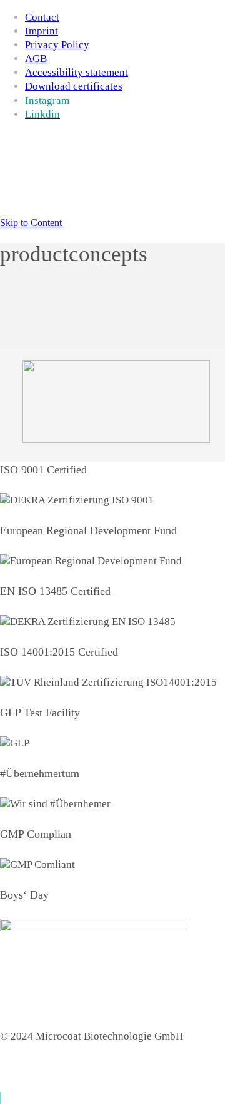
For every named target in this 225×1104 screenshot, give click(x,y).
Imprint (41, 31)
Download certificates (73, 86)
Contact (42, 17)
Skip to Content (31, 222)
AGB (36, 58)
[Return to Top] (0, 1098)
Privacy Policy (57, 45)
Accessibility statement (76, 72)
